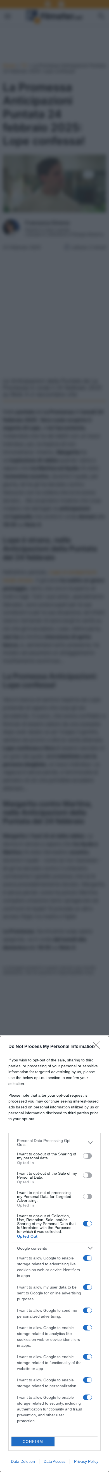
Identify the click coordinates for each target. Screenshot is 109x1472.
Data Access (54, 1461)
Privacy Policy (86, 1461)
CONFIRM (33, 1442)
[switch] (87, 1156)
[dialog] (54, 1254)
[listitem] (54, 1142)
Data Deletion (23, 1461)
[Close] (98, 1047)
